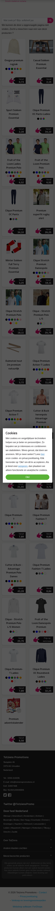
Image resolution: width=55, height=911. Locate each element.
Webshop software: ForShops (27, 906)
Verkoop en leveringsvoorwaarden (29, 900)
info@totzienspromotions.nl (22, 782)
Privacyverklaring (28, 896)
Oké (28, 477)
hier (43, 454)
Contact (43, 892)
